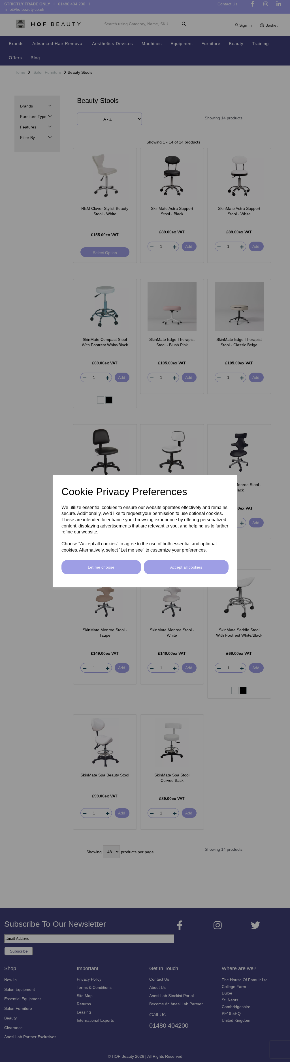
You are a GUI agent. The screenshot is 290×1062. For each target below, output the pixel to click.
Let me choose (101, 567)
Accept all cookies (186, 567)
